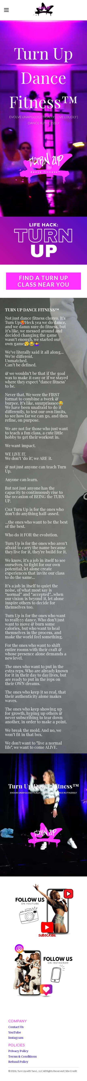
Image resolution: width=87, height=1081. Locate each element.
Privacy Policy (18, 1051)
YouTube (14, 1032)
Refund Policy (18, 1062)
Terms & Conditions (22, 1056)
